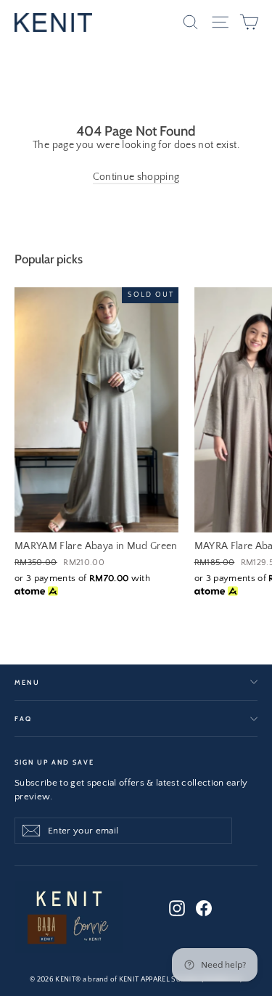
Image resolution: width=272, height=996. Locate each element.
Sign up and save (54, 761)
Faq (23, 719)
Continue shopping (136, 177)
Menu (27, 682)
